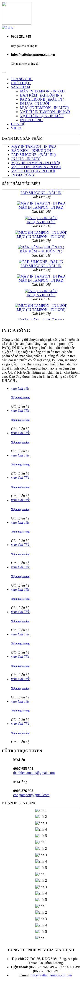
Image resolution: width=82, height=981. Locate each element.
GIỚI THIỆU (21, 83)
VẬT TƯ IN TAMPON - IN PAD (45, 112)
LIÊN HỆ (18, 124)
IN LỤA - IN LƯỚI (34, 103)
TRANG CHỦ (22, 79)
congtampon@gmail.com (31, 795)
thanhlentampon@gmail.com (34, 773)
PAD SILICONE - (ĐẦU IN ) (42, 99)
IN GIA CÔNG (31, 120)
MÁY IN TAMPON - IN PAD (42, 91)
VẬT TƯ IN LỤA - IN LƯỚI (42, 116)
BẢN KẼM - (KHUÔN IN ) (41, 95)
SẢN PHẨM (20, 87)
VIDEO (17, 128)
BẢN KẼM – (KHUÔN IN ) (41, 248)
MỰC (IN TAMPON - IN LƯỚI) (44, 108)
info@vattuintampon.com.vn (51, 975)
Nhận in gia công (20, 397)
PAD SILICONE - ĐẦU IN (41, 263)
